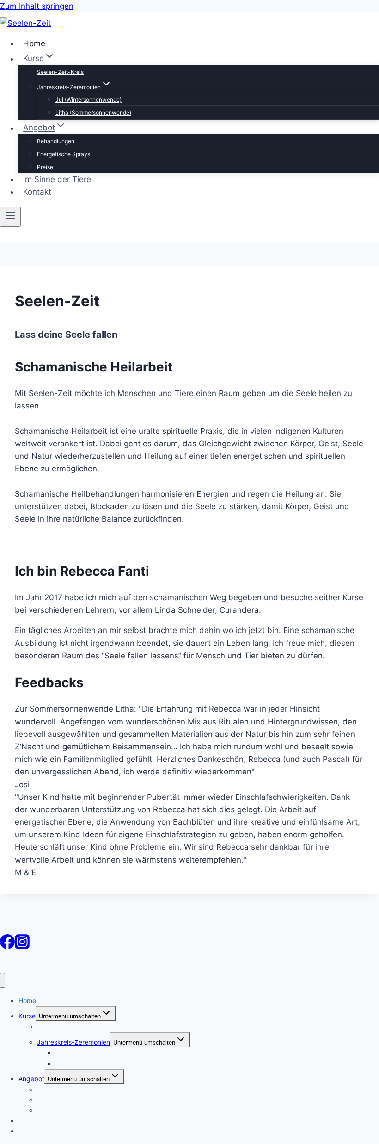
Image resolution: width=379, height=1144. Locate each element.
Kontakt (37, 191)
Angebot (31, 1079)
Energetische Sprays (63, 154)
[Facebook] (7, 946)
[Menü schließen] (2, 980)
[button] (189, 531)
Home (34, 43)
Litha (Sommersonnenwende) (93, 112)
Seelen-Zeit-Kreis (60, 71)
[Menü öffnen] (10, 217)
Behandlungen (55, 141)
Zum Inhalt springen (36, 6)
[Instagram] (22, 946)
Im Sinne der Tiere (57, 179)
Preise (45, 167)
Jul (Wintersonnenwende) (88, 99)
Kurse (27, 1016)
